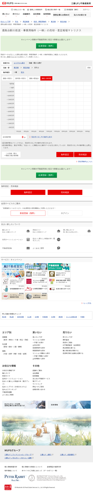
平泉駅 (82, 317)
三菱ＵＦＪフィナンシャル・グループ (18, 454)
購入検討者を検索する (71, 350)
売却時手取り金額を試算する (73, 353)
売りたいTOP (67, 337)
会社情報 (36, 13)
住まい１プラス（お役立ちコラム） (15, 386)
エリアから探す (19, 63)
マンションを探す (39, 340)
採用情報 (47, 13)
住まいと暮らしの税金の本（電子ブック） (15, 382)
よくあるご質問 (7, 395)
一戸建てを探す (38, 342)
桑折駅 (61, 317)
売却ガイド (6, 376)
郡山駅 (12, 317)
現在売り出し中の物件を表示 (41, 137)
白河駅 (53, 317)
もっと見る (87, 303)
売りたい (16, 13)
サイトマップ (37, 384)
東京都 (16, 67)
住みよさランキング (9, 389)
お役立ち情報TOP (8, 370)
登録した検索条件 (36, 9)
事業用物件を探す (39, 350)
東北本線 (26, 67)
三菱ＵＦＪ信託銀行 (67, 454)
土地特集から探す (39, 358)
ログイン (86, 9)
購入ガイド (6, 373)
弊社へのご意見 (38, 386)
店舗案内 (26, 13)
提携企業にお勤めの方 (61, 14)
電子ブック (36, 381)
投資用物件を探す (39, 348)
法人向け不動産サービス (41, 378)
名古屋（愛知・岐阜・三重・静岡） (12, 345)
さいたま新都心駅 (71, 317)
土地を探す (36, 345)
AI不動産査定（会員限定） (72, 345)
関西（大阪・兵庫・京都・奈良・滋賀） (15, 352)
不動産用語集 (7, 392)
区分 (22, 72)
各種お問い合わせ (39, 389)
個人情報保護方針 (11, 466)
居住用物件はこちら (85, 161)
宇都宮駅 (45, 317)
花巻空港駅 (20, 317)
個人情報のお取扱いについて (32, 466)
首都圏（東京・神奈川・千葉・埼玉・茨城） (15, 338)
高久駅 (4, 317)
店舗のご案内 (37, 370)
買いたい (6, 13)
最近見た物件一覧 (54, 9)
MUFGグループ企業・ (15, 405)
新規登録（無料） (73, 9)
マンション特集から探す (41, 353)
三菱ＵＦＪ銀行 (46, 454)
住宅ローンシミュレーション (12, 378)
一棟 (15, 72)
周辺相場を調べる (69, 348)
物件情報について (11, 470)
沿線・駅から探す (35, 63)
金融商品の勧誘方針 (54, 466)
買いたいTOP (37, 337)
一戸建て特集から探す (40, 356)
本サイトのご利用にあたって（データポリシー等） (40, 470)
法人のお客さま (80, 14)
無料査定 (66, 340)
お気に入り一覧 (19, 9)
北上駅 (29, 317)
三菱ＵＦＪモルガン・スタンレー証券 (18, 458)
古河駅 (37, 317)
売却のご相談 (67, 342)
